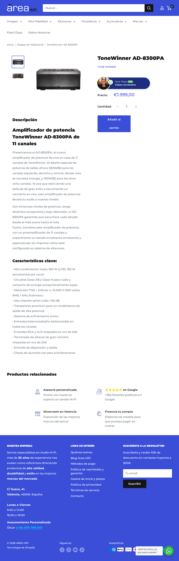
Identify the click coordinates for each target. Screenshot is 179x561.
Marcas (138, 21)
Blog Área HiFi (81, 458)
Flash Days (14, 32)
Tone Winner (107, 66)
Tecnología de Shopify (21, 547)
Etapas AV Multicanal (30, 44)
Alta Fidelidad (38, 21)
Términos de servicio (85, 490)
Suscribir (134, 483)
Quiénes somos (81, 452)
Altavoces (64, 21)
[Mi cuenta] (162, 8)
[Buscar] (149, 8)
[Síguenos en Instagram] (68, 549)
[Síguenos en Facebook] (62, 549)
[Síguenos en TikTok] (82, 549)
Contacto (77, 496)
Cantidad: (105, 106)
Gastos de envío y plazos (88, 479)
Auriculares (115, 21)
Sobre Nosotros (39, 32)
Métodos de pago (83, 463)
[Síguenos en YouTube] (75, 549)
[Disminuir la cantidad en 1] (117, 106)
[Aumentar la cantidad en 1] (136, 106)
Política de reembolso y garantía (87, 471)
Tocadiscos (89, 21)
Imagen (12, 21)
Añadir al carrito (114, 124)
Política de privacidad (86, 484)
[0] (169, 8)
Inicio (10, 44)
